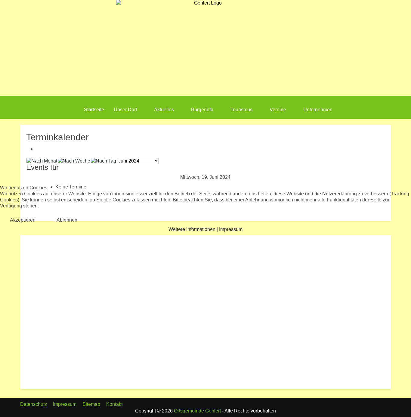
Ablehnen (67, 220)
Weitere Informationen (191, 229)
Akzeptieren (23, 220)
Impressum (231, 229)
